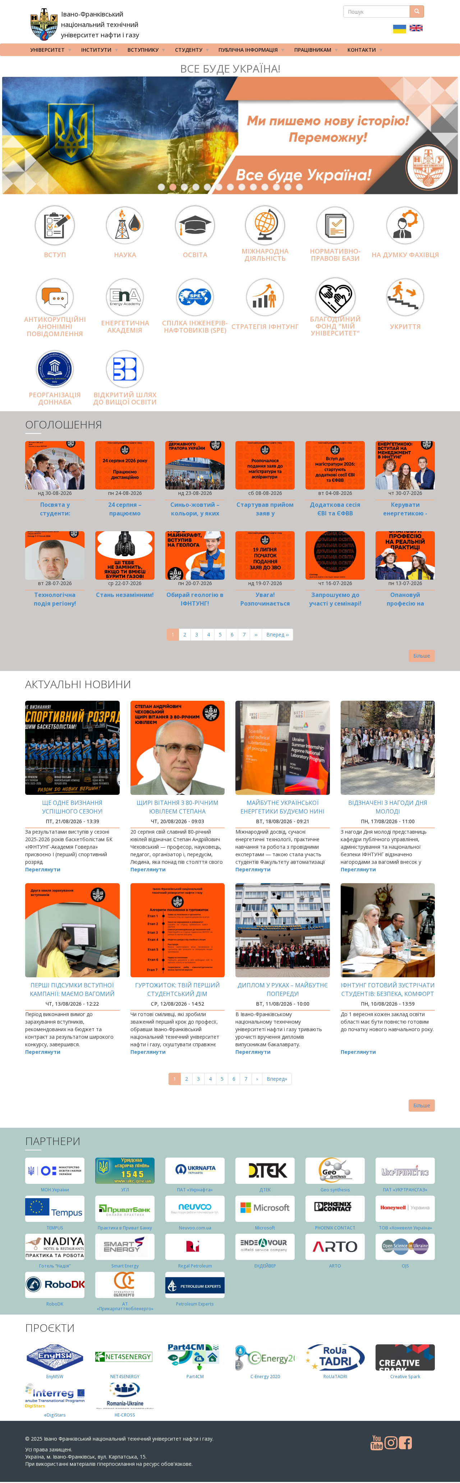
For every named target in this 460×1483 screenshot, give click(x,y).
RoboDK (54, 1304)
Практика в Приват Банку (125, 1228)
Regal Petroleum (195, 1266)
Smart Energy (125, 1266)
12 (287, 187)
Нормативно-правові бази (335, 255)
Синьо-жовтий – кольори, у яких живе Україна (195, 513)
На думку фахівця (405, 254)
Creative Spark (405, 1376)
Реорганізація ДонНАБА (55, 398)
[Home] (44, 24)
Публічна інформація (245, 51)
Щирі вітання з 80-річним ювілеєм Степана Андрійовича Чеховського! (177, 811)
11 (276, 187)
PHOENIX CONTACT (335, 1228)
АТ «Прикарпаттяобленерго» (125, 1306)
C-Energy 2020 (265, 1376)
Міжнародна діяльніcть (265, 255)
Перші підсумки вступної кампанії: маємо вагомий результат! (72, 993)
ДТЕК (265, 1190)
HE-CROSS (125, 1415)
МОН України (55, 1190)
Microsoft (265, 1228)
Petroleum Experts (195, 1304)
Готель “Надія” (54, 1266)
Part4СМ (195, 1376)
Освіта (195, 254)
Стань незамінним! (125, 595)
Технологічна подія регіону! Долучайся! (55, 603)
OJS (405, 1266)
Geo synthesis (335, 1190)
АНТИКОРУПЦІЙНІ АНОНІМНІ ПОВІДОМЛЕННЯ (55, 326)
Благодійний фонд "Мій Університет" (335, 326)
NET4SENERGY (124, 1376)
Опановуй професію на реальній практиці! (405, 603)
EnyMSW (54, 1376)
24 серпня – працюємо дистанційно (125, 513)
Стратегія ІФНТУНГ (265, 326)
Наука (125, 254)
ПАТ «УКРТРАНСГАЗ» (405, 1190)
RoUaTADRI (335, 1376)
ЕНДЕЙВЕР (265, 1266)
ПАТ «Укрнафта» (195, 1190)
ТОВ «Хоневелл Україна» (405, 1228)
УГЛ (125, 1190)
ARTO (335, 1266)
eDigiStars (55, 1415)
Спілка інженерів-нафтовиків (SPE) (195, 326)
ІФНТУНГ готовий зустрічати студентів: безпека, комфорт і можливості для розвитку (388, 993)
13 (299, 187)
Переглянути (42, 869)
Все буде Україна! (230, 68)
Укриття (405, 326)
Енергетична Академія (125, 326)
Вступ (55, 254)
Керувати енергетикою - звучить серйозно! (405, 513)
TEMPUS (54, 1228)
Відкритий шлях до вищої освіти (125, 398)
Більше (421, 655)
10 (264, 187)
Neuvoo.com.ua (195, 1228)
